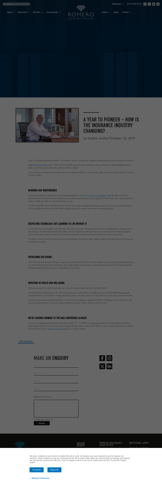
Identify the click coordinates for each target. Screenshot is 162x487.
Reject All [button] (54, 470)
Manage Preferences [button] (40, 478)
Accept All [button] (36, 470)
